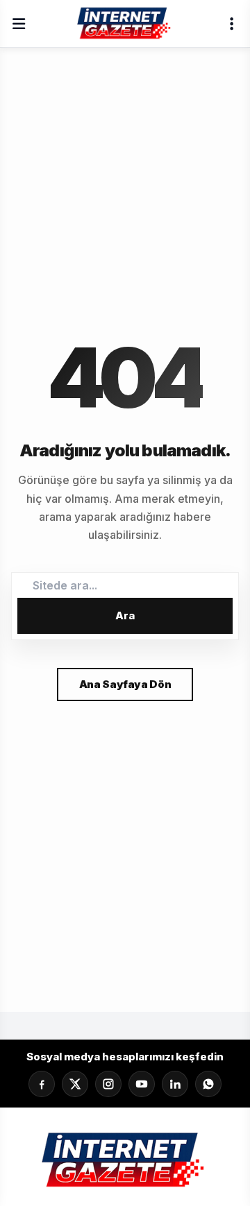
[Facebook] (41, 1084)
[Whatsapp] (208, 1084)
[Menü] (18, 23)
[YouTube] (141, 1084)
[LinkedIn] (175, 1084)
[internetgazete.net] (125, 23)
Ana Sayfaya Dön (125, 684)
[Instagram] (108, 1084)
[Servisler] (231, 23)
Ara (125, 615)
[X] (75, 1084)
